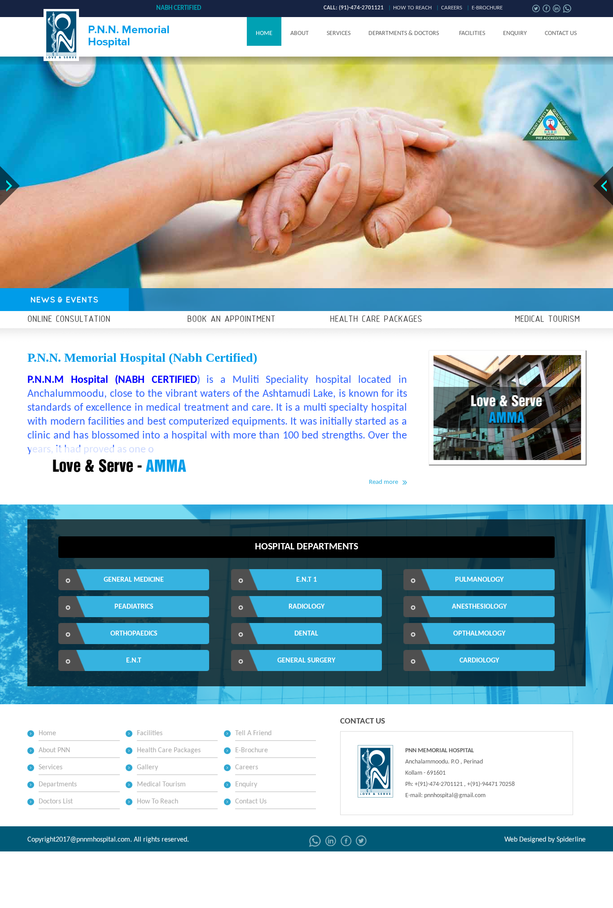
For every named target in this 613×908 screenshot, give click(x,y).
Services (338, 33)
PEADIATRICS (133, 606)
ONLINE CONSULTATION (68, 320)
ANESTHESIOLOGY (479, 606)
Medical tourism (547, 320)
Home (264, 33)
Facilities (472, 33)
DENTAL (306, 633)
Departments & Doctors (403, 33)
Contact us (561, 33)
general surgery (306, 660)
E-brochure (487, 8)
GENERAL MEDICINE (134, 579)
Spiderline (571, 839)
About (299, 33)
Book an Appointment (231, 320)
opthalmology (479, 633)
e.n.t (133, 660)
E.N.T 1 (306, 579)
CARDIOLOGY (479, 660)
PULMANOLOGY (479, 579)
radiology (306, 606)
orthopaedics (134, 633)
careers (451, 8)
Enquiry (515, 33)
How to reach (412, 8)
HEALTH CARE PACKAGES (376, 320)
